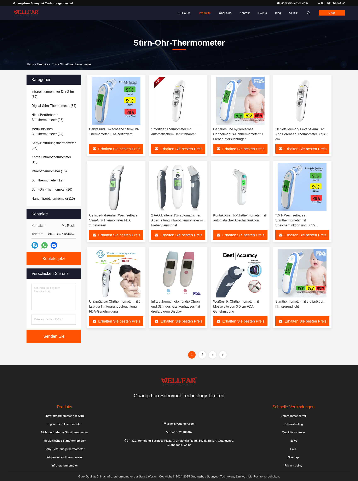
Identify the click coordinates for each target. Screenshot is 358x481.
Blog (278, 13)
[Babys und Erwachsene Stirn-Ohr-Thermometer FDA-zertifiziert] (116, 101)
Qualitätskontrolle (293, 432)
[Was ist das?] (44, 245)
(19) (51, 159)
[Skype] (34, 245)
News (293, 440)
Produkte (205, 13)
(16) (51, 189)
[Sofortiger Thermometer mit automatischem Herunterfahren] (178, 101)
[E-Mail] (54, 245)
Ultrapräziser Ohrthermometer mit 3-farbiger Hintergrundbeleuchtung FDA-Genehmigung (115, 306)
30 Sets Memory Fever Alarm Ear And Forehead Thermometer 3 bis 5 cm (301, 134)
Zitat (332, 13)
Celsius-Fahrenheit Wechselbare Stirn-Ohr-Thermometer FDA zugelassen (113, 220)
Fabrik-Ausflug (293, 424)
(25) (47, 117)
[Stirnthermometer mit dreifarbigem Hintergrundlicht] (302, 273)
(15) (49, 171)
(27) (53, 145)
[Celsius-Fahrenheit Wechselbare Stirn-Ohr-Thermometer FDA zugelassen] (116, 187)
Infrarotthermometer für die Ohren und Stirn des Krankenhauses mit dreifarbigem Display (175, 306)
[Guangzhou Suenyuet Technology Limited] (26, 13)
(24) (47, 131)
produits (42, 64)
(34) (53, 106)
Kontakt (245, 13)
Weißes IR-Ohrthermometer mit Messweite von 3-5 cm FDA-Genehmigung (236, 306)
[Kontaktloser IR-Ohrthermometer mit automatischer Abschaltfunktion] (240, 187)
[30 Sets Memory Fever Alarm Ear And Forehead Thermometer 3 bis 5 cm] (302, 101)
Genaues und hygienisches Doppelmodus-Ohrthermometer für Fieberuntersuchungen (238, 134)
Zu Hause (184, 13)
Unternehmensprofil (293, 415)
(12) (47, 180)
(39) (52, 94)
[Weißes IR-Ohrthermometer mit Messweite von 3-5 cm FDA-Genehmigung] (240, 273)
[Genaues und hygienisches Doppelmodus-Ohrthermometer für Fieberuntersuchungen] (240, 101)
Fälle (293, 449)
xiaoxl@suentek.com (295, 3)
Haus (30, 64)
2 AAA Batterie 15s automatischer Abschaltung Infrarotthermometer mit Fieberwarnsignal (177, 220)
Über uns (225, 13)
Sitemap (293, 457)
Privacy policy (293, 465)
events (262, 13)
